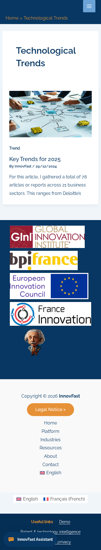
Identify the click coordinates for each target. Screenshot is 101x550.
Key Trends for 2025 (35, 159)
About (50, 456)
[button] (50, 409)
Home (50, 423)
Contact (50, 464)
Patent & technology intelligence (50, 532)
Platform (50, 431)
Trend (14, 148)
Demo (64, 522)
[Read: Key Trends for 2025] (50, 113)
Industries (50, 439)
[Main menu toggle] (89, 6)
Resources (51, 447)
